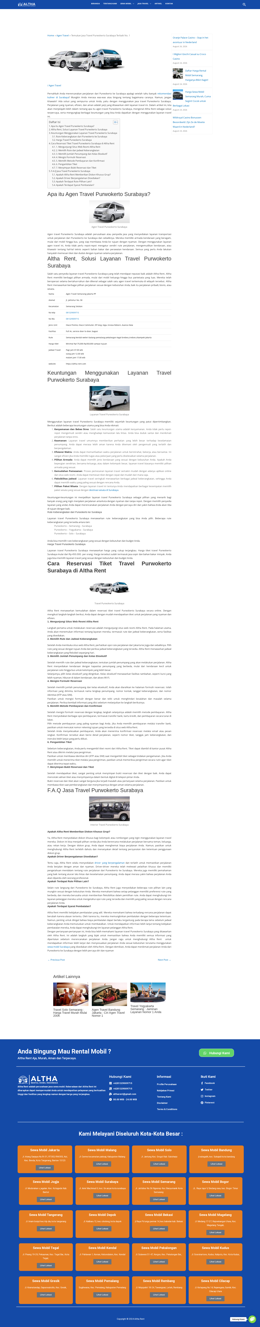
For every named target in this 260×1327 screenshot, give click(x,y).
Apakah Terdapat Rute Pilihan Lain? (74, 181)
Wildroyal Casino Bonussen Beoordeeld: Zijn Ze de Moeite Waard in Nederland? (189, 122)
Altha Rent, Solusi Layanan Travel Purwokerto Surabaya (79, 129)
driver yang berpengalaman (109, 862)
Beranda (95, 3)
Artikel (158, 3)
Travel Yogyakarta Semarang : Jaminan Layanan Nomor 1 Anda (145, 1009)
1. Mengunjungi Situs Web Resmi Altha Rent (78, 146)
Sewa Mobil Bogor (215, 1182)
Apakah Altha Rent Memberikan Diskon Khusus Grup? (83, 174)
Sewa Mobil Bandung (216, 1150)
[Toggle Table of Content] (114, 122)
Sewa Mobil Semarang (158, 1182)
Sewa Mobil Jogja (46, 1182)
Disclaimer (162, 1103)
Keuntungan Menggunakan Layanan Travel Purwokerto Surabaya (84, 133)
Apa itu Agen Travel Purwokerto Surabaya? (72, 126)
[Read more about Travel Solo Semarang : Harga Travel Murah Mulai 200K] (70, 994)
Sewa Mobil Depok (102, 1215)
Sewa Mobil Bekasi (159, 1215)
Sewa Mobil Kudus (215, 1248)
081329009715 (72, 312)
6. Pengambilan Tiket (66, 164)
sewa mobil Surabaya (58, 946)
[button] (244, 4)
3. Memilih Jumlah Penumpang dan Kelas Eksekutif (81, 153)
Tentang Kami (110, 3)
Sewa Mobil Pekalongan (159, 1248)
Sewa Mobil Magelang (215, 1215)
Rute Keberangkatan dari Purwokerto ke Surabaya (81, 136)
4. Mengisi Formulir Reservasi (71, 157)
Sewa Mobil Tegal (46, 1248)
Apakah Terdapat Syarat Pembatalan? (75, 185)
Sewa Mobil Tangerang (46, 1215)
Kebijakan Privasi (165, 1090)
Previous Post (56, 959)
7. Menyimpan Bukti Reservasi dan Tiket (76, 167)
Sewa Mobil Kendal (102, 1248)
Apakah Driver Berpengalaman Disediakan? (78, 178)
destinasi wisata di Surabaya (103, 490)
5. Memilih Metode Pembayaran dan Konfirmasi (80, 160)
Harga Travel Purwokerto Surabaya (74, 139)
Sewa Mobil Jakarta (45, 1150)
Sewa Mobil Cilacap (215, 1281)
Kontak (169, 3)
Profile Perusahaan (167, 1084)
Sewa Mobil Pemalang (102, 1281)
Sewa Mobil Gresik (46, 1281)
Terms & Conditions (167, 1109)
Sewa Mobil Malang (102, 1150)
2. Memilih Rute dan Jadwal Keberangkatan (77, 150)
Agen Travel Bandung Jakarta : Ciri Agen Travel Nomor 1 (108, 1012)
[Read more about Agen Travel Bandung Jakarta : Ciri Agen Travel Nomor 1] (109, 994)
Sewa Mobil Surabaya (102, 1182)
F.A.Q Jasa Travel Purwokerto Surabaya (70, 171)
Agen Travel (55, 85)
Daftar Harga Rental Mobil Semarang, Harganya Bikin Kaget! (196, 75)
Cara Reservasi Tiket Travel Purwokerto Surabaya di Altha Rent (82, 143)
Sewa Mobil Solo (159, 1150)
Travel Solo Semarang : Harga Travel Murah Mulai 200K (70, 1012)
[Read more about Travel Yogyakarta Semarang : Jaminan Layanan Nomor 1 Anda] (148, 992)
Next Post (164, 959)
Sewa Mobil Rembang (159, 1281)
